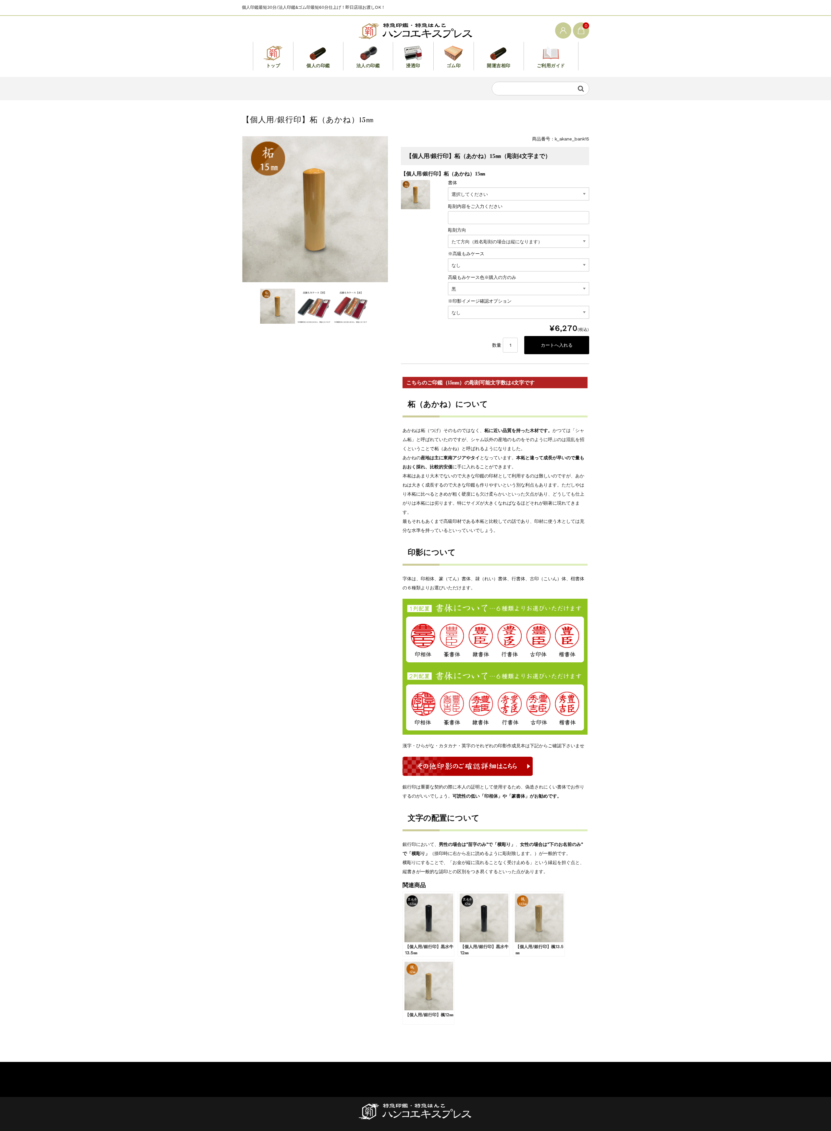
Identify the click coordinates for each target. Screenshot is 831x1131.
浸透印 (413, 65)
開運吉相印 (499, 65)
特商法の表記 (317, 1077)
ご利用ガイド (551, 65)
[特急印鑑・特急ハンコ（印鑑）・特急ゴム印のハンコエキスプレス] (415, 30)
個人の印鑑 (318, 65)
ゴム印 (454, 65)
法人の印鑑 (368, 65)
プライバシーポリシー (264, 1077)
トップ (273, 65)
